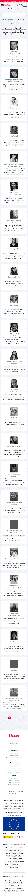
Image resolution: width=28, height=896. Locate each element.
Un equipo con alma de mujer (14, 757)
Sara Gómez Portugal (14, 333)
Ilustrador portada (17, 21)
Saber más (24, 1)
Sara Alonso (14, 192)
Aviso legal (14, 778)
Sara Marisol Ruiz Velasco (14, 559)
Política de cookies (14, 780)
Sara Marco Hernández (14, 530)
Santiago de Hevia (14, 108)
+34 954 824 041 (14, 741)
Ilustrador (7, 21)
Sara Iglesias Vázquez (14, 418)
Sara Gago (14, 305)
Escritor (10, 19)
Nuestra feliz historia (14, 755)
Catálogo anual (14, 759)
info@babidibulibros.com (14, 745)
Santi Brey (14, 51)
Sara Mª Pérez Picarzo (14, 502)
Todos (4, 19)
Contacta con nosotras (14, 772)
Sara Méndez (14, 585)
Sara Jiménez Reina (14, 446)
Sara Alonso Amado (14, 220)
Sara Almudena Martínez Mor (14, 164)
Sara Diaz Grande (14, 277)
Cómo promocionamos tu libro (14, 770)
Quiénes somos (14, 753)
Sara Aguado (14, 136)
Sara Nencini (14, 642)
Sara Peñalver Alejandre (14, 698)
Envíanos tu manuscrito (14, 765)
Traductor (14, 23)
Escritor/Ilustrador (20, 19)
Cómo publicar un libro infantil (14, 768)
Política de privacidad (14, 784)
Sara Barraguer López (14, 249)
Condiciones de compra (14, 782)
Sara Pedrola (14, 670)
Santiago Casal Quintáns (14, 79)
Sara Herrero (14, 390)
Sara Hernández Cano (14, 361)
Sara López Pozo (14, 474)
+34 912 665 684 (14, 743)
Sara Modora (14, 613)
